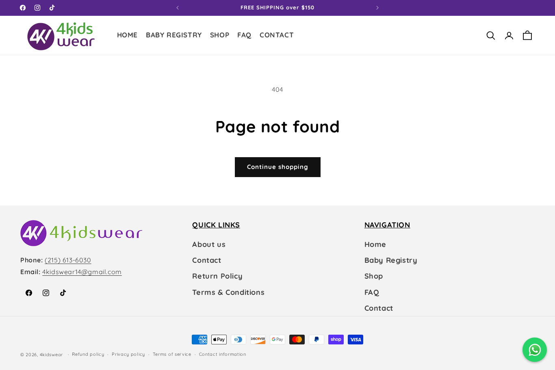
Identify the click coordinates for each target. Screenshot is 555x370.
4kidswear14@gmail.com (82, 272)
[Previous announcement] (177, 7)
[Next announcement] (377, 7)
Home (375, 244)
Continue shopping (277, 167)
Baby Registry (391, 260)
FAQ (371, 292)
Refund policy (88, 354)
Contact (206, 260)
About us (208, 244)
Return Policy (217, 276)
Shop (373, 276)
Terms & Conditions (228, 292)
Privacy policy (128, 354)
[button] (219, 35)
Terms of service (172, 354)
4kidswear (51, 354)
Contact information (222, 354)
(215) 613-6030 (68, 260)
